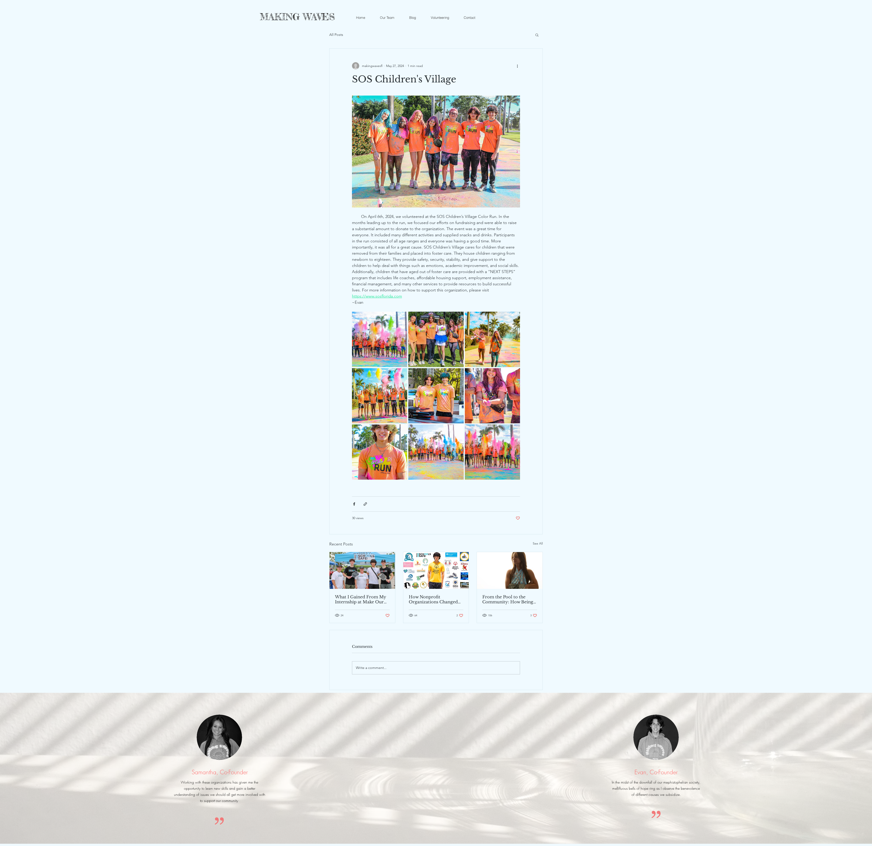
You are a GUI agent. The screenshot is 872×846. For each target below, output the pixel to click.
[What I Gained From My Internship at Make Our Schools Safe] (362, 570)
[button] (537, 35)
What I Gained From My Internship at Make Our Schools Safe (360, 599)
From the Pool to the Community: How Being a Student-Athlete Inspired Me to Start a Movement (509, 599)
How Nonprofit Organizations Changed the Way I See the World (433, 599)
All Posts (336, 34)
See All (538, 543)
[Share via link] (365, 504)
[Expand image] (379, 339)
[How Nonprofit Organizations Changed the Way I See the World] (436, 570)
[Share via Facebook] (354, 504)
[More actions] (517, 66)
